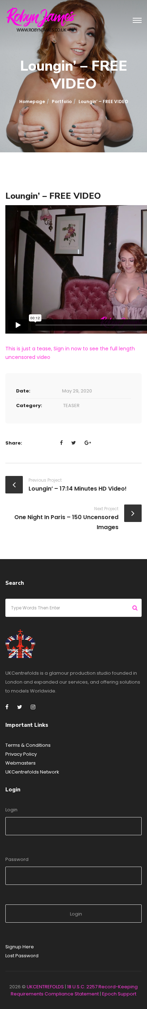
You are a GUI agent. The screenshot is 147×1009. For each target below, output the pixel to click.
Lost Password (22, 955)
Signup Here (19, 946)
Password (17, 859)
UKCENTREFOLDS (45, 986)
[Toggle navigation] (137, 21)
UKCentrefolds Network (32, 772)
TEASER (71, 405)
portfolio (62, 101)
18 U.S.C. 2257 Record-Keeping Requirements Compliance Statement (74, 990)
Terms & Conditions (28, 745)
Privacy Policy (21, 754)
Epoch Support (119, 993)
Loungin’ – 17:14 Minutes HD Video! (78, 489)
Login (11, 809)
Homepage (32, 101)
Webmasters (20, 763)
